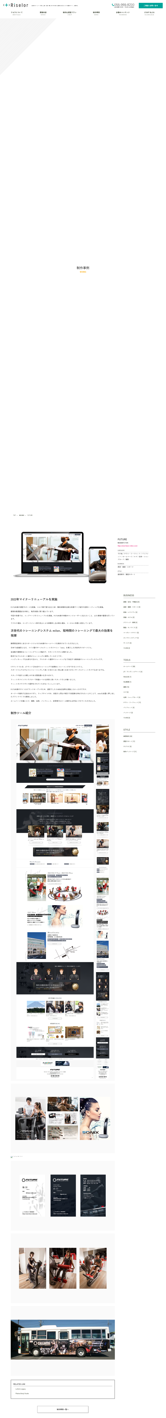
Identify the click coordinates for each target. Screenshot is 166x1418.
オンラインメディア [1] (131, 638)
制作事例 (96, 13)
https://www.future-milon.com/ (127, 546)
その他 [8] (126, 718)
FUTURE (30, 515)
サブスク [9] (127, 746)
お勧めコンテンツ (123, 13)
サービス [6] (127, 643)
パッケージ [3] (128, 712)
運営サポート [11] (129, 741)
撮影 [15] (126, 687)
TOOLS (126, 660)
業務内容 (43, 13)
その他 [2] (126, 648)
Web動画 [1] (127, 682)
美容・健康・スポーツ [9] (131, 607)
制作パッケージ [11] (129, 751)
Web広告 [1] (127, 677)
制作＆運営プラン (69, 13)
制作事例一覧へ (63, 1409)
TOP (14, 515)
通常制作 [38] (127, 736)
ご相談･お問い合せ (151, 5)
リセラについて (17, 13)
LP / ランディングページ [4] (132, 672)
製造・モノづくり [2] (130, 627)
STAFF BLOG (149, 13)
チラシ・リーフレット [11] (132, 702)
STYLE (126, 729)
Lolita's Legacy (21, 1389)
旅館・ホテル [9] (128, 617)
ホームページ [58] (129, 666)
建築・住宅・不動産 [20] (131, 602)
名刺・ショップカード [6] (131, 697)
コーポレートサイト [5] (131, 632)
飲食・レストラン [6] (130, 612)
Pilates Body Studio (22, 1393)
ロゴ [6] (126, 692)
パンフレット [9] (128, 707)
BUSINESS (128, 595)
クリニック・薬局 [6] (130, 622)
